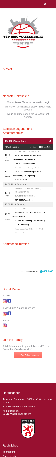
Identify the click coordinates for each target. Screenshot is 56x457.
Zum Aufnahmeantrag (30, 355)
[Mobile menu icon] (50, 4)
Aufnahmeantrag (17, 346)
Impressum (9, 451)
